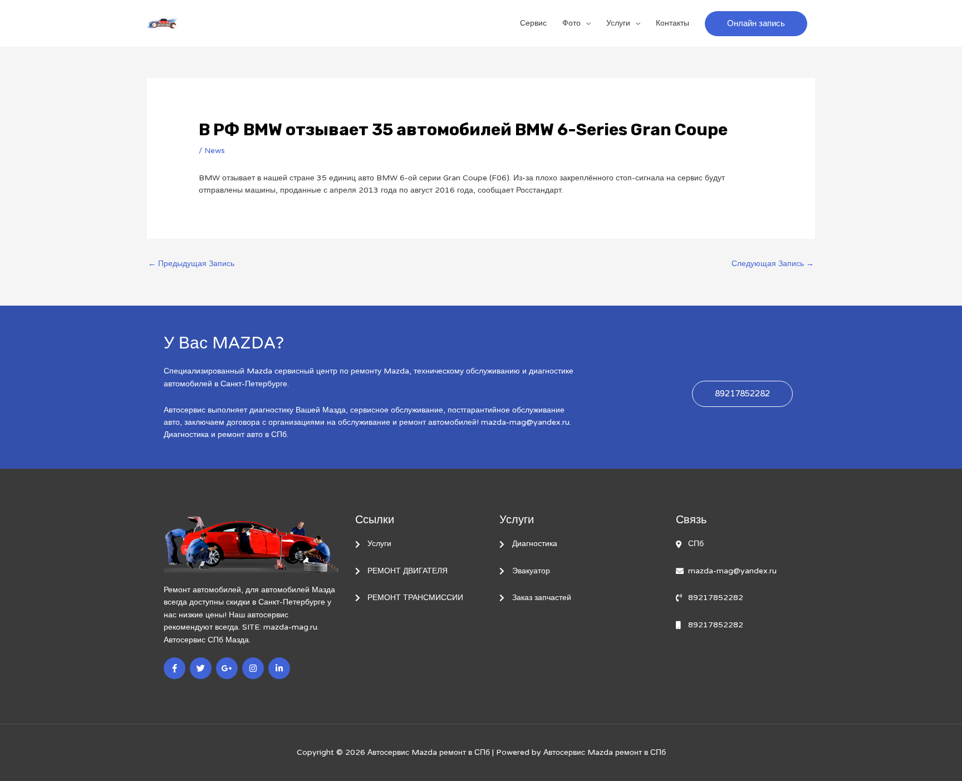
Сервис (533, 23)
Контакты (672, 23)
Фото (571, 23)
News (214, 150)
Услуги (618, 23)
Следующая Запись (773, 263)
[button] (756, 23)
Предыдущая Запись (191, 263)
